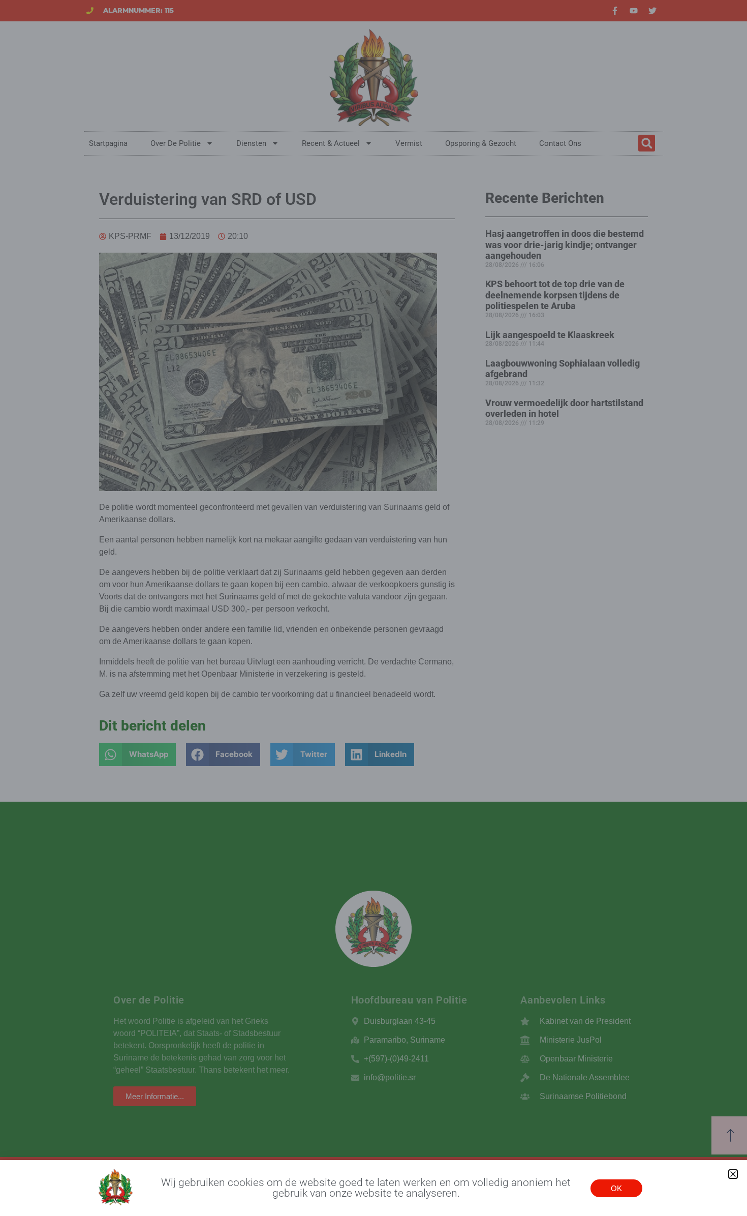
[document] (373, 608)
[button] (733, 1174)
